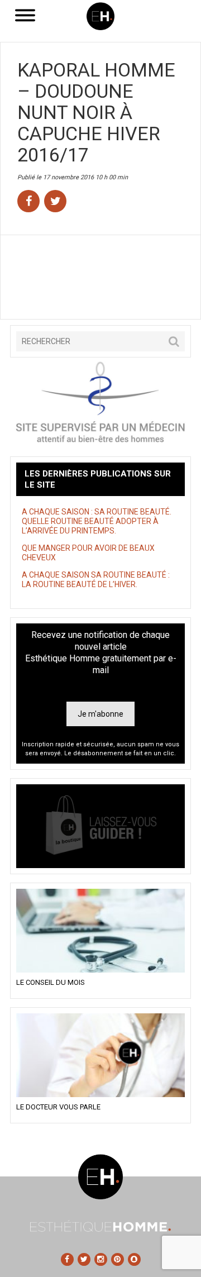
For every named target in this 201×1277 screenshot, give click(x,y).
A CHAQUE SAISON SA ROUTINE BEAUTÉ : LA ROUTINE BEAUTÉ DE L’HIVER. (96, 579)
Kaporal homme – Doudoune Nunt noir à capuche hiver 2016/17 (96, 112)
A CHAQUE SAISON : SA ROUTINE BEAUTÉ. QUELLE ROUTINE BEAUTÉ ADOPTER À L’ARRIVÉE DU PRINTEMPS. (96, 521)
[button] (174, 341)
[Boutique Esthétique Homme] (100, 826)
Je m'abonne (100, 713)
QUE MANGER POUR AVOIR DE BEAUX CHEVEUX (88, 553)
